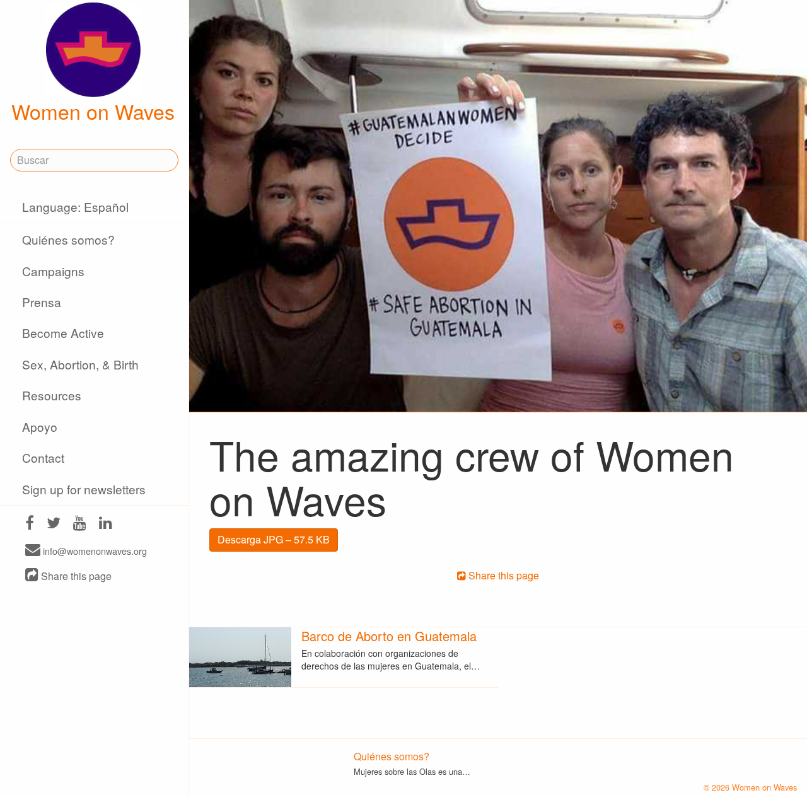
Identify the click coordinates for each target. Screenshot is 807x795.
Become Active (63, 332)
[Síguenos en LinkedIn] (105, 524)
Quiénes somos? (68, 239)
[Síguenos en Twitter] (54, 524)
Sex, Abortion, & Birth (80, 364)
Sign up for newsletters (84, 488)
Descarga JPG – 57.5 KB (274, 539)
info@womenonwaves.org (93, 550)
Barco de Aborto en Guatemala (389, 636)
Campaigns (53, 270)
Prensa (41, 301)
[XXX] (29, 524)
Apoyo (39, 426)
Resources (51, 394)
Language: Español (75, 206)
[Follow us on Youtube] (79, 524)
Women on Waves (93, 110)
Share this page (75, 576)
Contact (43, 457)
